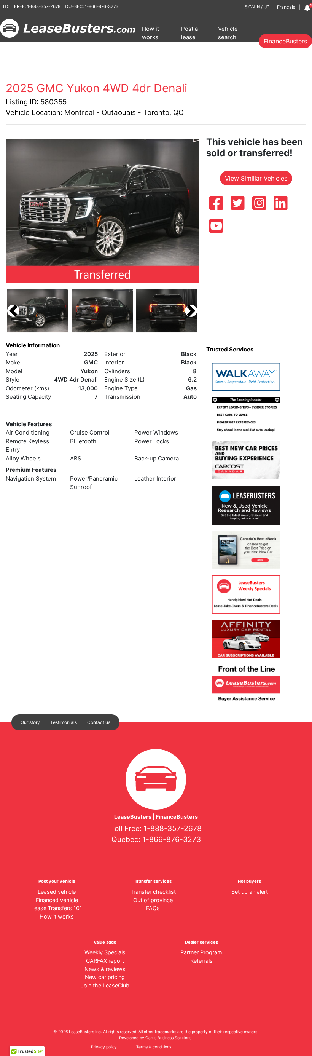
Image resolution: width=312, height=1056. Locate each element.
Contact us (98, 722)
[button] (13, 310)
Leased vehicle (57, 891)
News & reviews (105, 969)
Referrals (201, 960)
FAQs (153, 908)
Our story (30, 722)
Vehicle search (228, 33)
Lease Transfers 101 (56, 908)
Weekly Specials (105, 952)
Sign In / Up (257, 7)
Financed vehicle (57, 900)
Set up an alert (249, 891)
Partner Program (201, 952)
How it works (150, 33)
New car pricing (105, 977)
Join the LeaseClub (105, 985)
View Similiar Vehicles (256, 178)
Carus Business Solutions (168, 1037)
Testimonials (63, 722)
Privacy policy (104, 1047)
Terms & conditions (153, 1047)
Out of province (153, 900)
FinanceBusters (285, 41)
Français (286, 7)
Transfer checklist (153, 891)
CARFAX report (105, 960)
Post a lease (189, 33)
